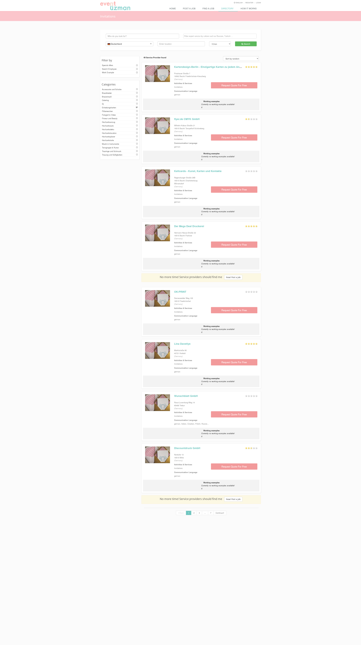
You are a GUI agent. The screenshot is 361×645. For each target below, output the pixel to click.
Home (172, 8)
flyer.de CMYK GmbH (187, 119)
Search (246, 43)
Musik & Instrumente (110, 144)
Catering (105, 100)
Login (258, 2)
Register (249, 2)
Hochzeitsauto (108, 125)
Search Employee (109, 69)
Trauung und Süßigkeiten (112, 154)
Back (181, 512)
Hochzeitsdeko (108, 129)
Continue (219, 512)
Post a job (189, 8)
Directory (227, 8)
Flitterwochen (107, 111)
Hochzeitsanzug (108, 122)
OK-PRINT (180, 292)
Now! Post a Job (233, 277)
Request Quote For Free (234, 85)
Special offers (107, 65)
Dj (103, 103)
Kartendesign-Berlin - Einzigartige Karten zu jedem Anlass (209, 67)
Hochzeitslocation (109, 133)
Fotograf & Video (109, 114)
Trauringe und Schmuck (111, 151)
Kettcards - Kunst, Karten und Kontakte (198, 171)
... (205, 512)
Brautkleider (107, 93)
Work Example (108, 72)
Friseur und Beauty (109, 118)
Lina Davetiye (182, 344)
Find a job (208, 8)
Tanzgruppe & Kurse (110, 147)
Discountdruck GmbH (187, 448)
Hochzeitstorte (108, 140)
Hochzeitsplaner (108, 136)
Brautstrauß (107, 96)
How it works (249, 8)
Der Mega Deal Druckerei (189, 226)
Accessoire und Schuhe (111, 89)
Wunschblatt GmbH (186, 396)
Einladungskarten (109, 107)
